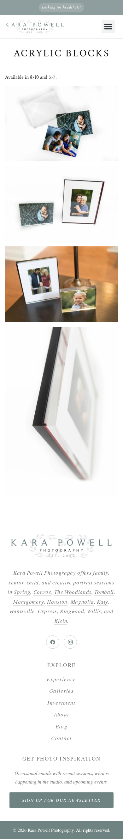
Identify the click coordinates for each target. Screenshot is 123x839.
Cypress (47, 611)
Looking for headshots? (61, 7)
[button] (108, 26)
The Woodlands (72, 591)
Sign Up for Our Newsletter (61, 800)
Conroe (42, 591)
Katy (102, 601)
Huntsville (22, 611)
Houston (57, 601)
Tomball (104, 591)
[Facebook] (52, 642)
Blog (61, 726)
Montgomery (28, 601)
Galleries (61, 690)
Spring (22, 591)
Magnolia (82, 601)
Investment (61, 702)
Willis (94, 611)
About (61, 714)
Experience (61, 679)
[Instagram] (70, 642)
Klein (60, 620)
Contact (61, 738)
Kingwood (72, 611)
